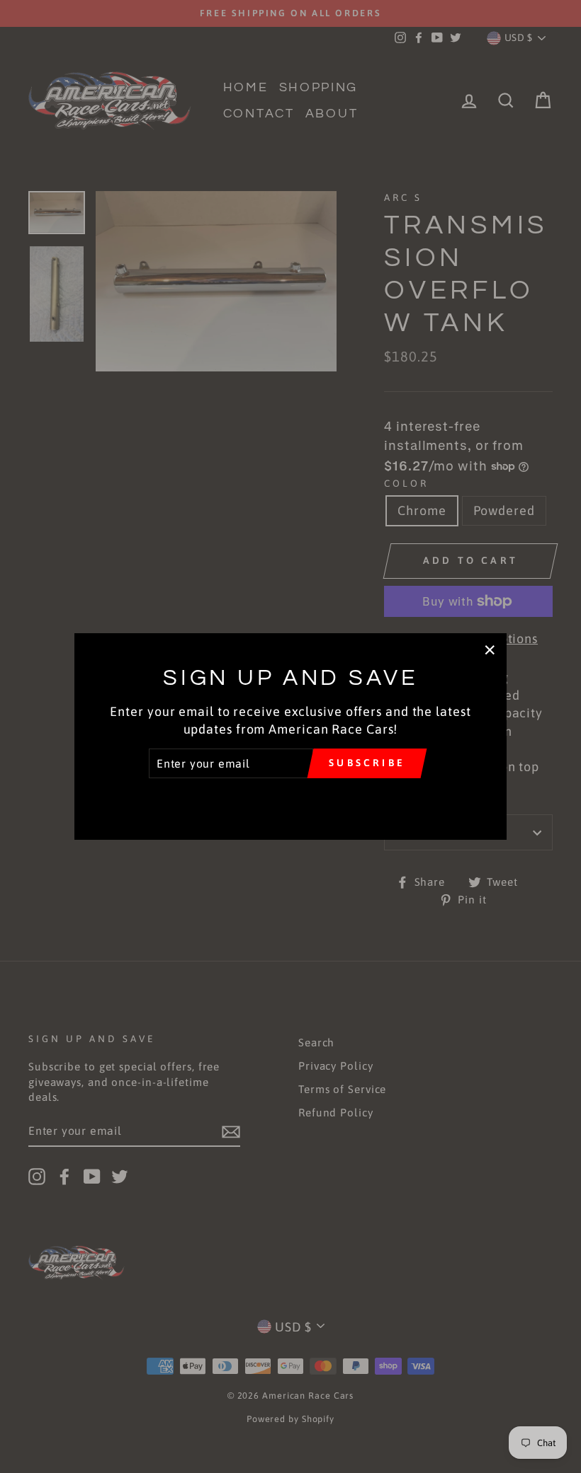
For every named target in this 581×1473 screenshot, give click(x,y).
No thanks (290, 798)
